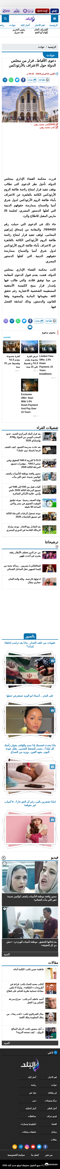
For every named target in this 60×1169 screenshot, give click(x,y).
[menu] (54, 18)
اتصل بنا (35, 1155)
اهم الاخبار (40, 25)
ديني (34, 1100)
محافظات (32, 1116)
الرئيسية (54, 25)
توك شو (32, 1093)
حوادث (12, 25)
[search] (5, 18)
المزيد (7, 954)
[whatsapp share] (11, 80)
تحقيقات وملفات (29, 1132)
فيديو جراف (52, 1116)
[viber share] (5, 321)
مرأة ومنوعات (51, 1100)
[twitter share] (17, 80)
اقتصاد (54, 1124)
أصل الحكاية (31, 1108)
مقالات (54, 1139)
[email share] (5, 80)
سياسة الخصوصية (16, 1155)
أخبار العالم (52, 1108)
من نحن (49, 1155)
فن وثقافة (52, 1093)
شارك (30, 80)
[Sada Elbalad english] (6, 11)
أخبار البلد (25, 25)
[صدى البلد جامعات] (28, 11)
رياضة (33, 1085)
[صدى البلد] (29, 18)
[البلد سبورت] (42, 11)
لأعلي (51, 1052)
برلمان (54, 1132)
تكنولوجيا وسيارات (28, 1124)
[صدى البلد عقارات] (16, 11)
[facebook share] (23, 80)
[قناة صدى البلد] (54, 11)
